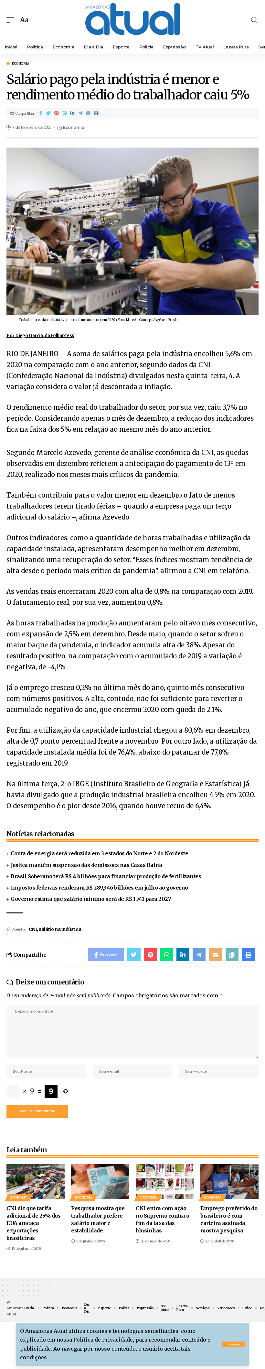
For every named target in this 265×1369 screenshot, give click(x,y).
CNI (33, 929)
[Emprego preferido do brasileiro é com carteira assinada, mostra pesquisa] (229, 1181)
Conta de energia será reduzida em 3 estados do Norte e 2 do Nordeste (99, 853)
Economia (20, 63)
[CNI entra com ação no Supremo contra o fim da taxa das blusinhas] (165, 1181)
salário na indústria (60, 929)
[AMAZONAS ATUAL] (132, 20)
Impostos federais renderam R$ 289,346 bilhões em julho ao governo (99, 887)
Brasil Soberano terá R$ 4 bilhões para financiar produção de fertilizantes (106, 876)
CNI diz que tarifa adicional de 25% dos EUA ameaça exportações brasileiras (33, 1223)
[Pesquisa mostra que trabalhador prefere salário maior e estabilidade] (100, 1181)
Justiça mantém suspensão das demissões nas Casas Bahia (86, 865)
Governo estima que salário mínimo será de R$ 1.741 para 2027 (91, 899)
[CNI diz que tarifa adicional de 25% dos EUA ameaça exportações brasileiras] (35, 1181)
